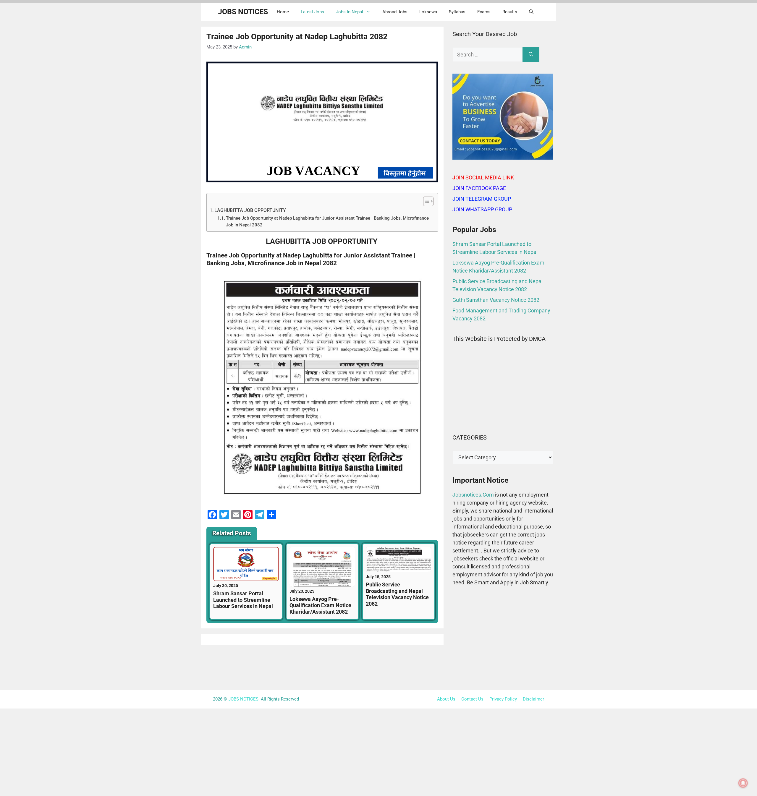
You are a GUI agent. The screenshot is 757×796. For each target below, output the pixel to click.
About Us (446, 699)
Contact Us (472, 699)
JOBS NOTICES (243, 11)
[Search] (531, 54)
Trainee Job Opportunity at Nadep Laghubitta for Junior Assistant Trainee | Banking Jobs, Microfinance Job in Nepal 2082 (327, 221)
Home (283, 11)
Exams (484, 11)
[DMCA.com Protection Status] (502, 417)
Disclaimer (533, 699)
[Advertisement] (502, 639)
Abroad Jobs (394, 11)
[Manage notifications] (743, 783)
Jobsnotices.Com (473, 495)
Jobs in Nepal (349, 11)
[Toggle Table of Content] (425, 201)
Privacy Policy (503, 699)
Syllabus (457, 11)
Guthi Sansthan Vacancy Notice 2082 (495, 300)
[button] (531, 12)
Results (509, 11)
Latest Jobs (312, 11)
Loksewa (428, 11)
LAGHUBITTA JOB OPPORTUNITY (250, 210)
